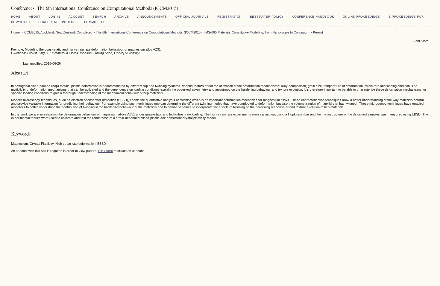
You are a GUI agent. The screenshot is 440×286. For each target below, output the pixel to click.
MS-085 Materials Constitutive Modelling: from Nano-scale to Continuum (257, 32)
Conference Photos (57, 22)
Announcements (152, 16)
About (34, 16)
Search (99, 16)
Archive (121, 16)
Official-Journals (192, 16)
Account (76, 16)
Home (16, 16)
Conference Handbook (313, 16)
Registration (229, 16)
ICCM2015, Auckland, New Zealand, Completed (57, 32)
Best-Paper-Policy (267, 16)
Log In (54, 16)
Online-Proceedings (361, 16)
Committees (95, 22)
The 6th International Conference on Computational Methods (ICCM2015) (149, 32)
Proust (318, 32)
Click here (105, 151)
